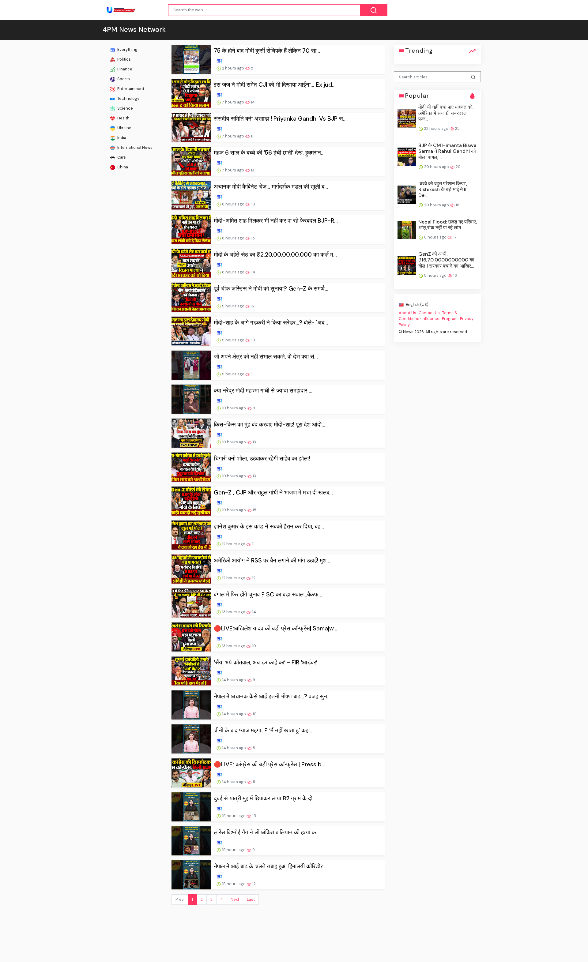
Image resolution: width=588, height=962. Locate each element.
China (122, 167)
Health (123, 118)
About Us (407, 312)
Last (251, 899)
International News (134, 147)
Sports (123, 78)
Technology (127, 98)
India (121, 137)
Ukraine (123, 127)
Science (124, 108)
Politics (123, 59)
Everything (127, 49)
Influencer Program (440, 318)
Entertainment (130, 88)
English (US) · (417, 304)
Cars (121, 157)
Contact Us (429, 312)
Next (235, 899)
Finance (124, 69)
